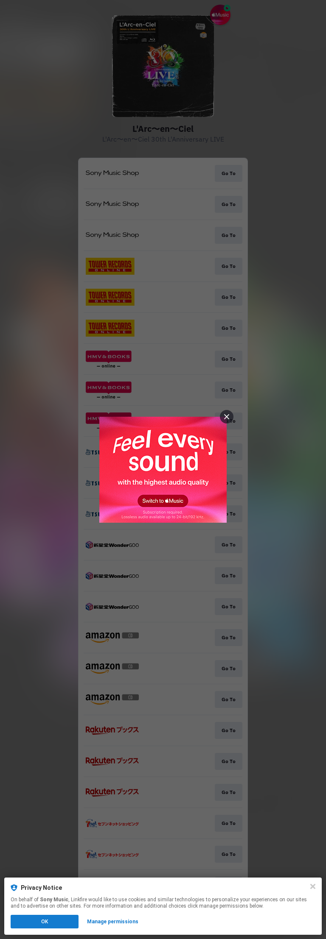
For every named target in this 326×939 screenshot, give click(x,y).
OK (44, 922)
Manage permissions (112, 922)
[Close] (313, 886)
